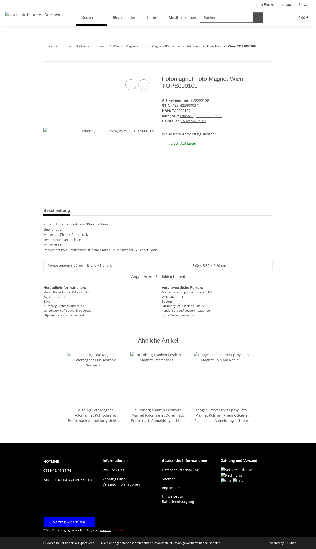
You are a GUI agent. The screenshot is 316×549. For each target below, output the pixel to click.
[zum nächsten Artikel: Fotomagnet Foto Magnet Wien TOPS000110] (267, 56)
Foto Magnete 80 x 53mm (201, 115)
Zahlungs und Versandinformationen (121, 482)
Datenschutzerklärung (180, 470)
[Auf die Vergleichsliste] (130, 84)
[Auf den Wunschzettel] (143, 84)
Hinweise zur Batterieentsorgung (178, 499)
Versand (105, 530)
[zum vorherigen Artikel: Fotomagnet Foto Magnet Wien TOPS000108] (256, 56)
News (303, 4)
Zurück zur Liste (59, 46)
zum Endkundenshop (273, 4)
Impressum (171, 487)
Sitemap (169, 479)
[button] (272, 17)
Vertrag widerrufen (69, 522)
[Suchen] (258, 17)
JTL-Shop (290, 543)
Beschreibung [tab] (56, 210)
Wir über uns (113, 470)
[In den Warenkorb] (47, 72)
